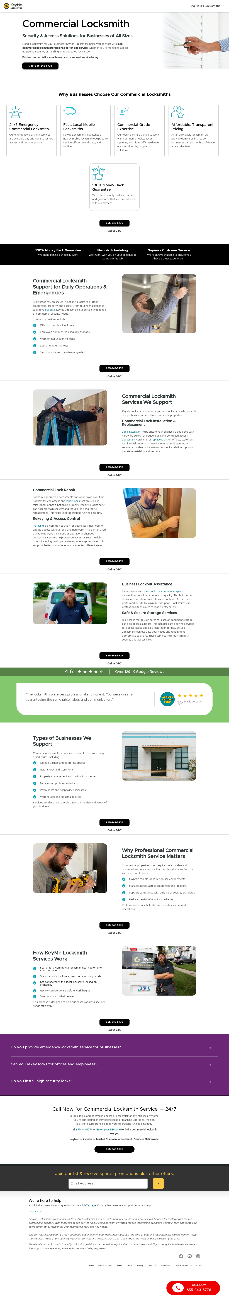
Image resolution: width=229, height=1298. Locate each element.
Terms (130, 1265)
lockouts (50, 310)
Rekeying (38, 526)
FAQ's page (89, 1205)
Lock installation (131, 432)
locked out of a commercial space (162, 591)
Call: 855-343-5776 (40, 66)
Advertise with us (184, 1265)
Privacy (140, 1265)
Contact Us (35, 1211)
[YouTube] (189, 1256)
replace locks (160, 440)
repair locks (73, 501)
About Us (152, 1265)
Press (91, 1265)
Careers (119, 1265)
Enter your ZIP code (108, 1129)
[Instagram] (198, 1256)
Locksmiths (129, 440)
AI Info (199, 1265)
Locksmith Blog (104, 1265)
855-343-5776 (114, 223)
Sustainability (166, 1265)
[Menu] (224, 6)
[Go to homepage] (13, 6)
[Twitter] (181, 1256)
